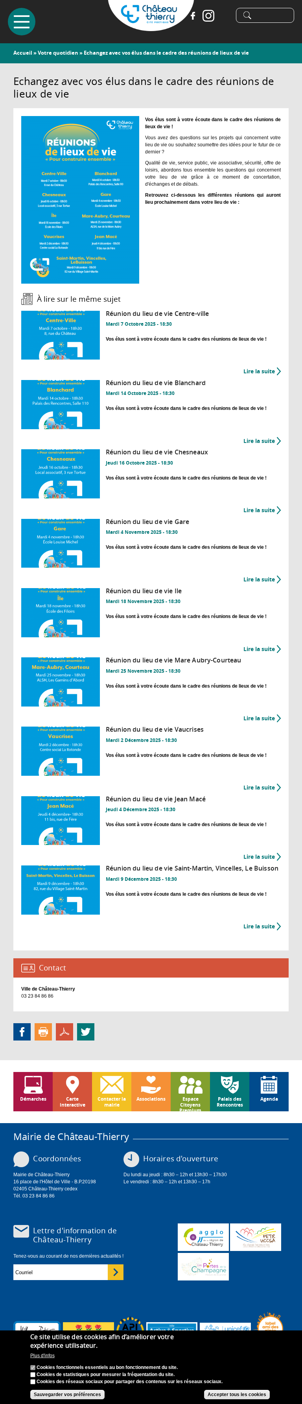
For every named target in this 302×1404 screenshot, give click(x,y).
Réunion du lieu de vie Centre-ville (157, 314)
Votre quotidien (58, 52)
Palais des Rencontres (230, 1102)
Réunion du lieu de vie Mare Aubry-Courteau (173, 660)
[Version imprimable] (43, 1031)
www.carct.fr (203, 1237)
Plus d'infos (42, 1355)
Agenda (269, 1099)
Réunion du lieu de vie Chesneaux (157, 452)
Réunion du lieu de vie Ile (144, 591)
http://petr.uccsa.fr (255, 1237)
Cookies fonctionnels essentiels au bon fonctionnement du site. (107, 1367)
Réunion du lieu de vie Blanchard (156, 383)
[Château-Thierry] (151, 27)
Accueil (22, 52)
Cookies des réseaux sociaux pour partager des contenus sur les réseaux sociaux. (130, 1381)
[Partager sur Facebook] (22, 1031)
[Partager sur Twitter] (85, 1031)
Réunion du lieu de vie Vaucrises (155, 729)
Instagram (208, 16)
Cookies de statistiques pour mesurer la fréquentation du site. (106, 1374)
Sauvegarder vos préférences (67, 1394)
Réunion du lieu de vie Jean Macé (156, 799)
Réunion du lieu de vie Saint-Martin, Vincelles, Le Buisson (192, 868)
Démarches (33, 1099)
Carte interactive (72, 1102)
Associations (151, 1099)
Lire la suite (262, 371)
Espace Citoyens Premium (190, 1103)
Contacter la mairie (112, 1102)
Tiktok (224, 16)
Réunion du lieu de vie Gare (147, 522)
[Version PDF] (64, 1031)
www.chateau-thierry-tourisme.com (203, 1266)
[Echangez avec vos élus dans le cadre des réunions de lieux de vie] (80, 280)
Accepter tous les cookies (237, 1394)
